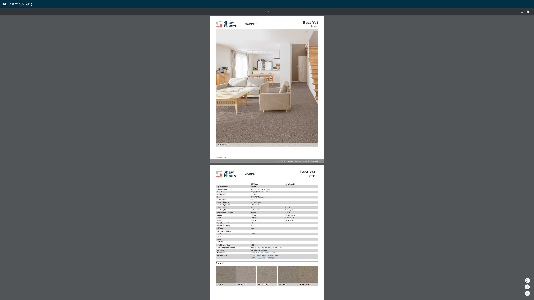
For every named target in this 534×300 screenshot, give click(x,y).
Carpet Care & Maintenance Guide (263, 253)
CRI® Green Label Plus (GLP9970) (263, 258)
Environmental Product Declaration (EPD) (265, 255)
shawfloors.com (221, 157)
